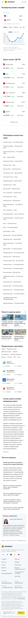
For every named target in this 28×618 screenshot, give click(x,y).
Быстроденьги (11, 370)
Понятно (21, 613)
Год (20, 27)
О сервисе (4, 559)
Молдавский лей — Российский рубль (13, 252)
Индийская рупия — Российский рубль (13, 293)
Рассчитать (20, 68)
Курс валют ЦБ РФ (11, 540)
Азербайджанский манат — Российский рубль (10, 298)
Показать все (14, 122)
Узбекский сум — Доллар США (11, 200)
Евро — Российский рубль (10, 227)
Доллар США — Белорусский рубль (12, 235)
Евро (7, 74)
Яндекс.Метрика (11, 613)
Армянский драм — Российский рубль (13, 303)
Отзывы (3, 564)
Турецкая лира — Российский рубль (13, 286)
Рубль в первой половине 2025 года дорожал (19, 323)
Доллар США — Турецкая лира (11, 188)
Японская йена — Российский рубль (13, 268)
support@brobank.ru (7, 583)
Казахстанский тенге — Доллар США (13, 260)
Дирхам (8, 111)
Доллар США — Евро (9, 231)
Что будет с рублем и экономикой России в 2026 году (8, 323)
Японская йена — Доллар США (11, 272)
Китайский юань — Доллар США (12, 282)
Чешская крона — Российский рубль (13, 142)
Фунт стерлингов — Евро (10, 210)
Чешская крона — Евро (9, 185)
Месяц (10, 27)
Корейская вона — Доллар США (12, 239)
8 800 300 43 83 (19, 583)
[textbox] (23, 16)
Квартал (16, 27)
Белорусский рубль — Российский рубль (12, 244)
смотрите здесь (21, 598)
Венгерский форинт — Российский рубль (12, 205)
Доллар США (9, 64)
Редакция (17, 562)
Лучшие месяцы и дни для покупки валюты (19, 338)
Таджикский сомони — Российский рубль (13, 277)
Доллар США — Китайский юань (12, 169)
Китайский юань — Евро (10, 196)
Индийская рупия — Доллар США (12, 181)
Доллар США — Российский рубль (12, 248)
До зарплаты (10, 387)
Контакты (4, 562)
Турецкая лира (10, 102)
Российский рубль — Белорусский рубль (12, 146)
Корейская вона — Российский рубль (13, 264)
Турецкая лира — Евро (9, 165)
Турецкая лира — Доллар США (11, 256)
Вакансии (4, 567)
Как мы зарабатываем (7, 573)
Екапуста (9, 362)
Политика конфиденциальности (20, 568)
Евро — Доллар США (9, 157)
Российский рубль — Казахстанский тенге (13, 218)
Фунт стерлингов (10, 92)
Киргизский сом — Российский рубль (13, 289)
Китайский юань (10, 83)
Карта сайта (17, 576)
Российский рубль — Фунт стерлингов (13, 214)
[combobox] (22, 16)
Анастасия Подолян (16, 519)
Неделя (5, 27)
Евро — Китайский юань (10, 223)
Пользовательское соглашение (19, 572)
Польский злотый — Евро (10, 177)
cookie (13, 612)
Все (24, 27)
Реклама (4, 570)
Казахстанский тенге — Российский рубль (13, 152)
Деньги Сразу (10, 379)
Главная (3, 540)
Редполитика (18, 564)
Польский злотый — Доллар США (12, 173)
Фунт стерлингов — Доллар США (12, 192)
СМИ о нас (17, 559)
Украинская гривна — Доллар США (12, 161)
